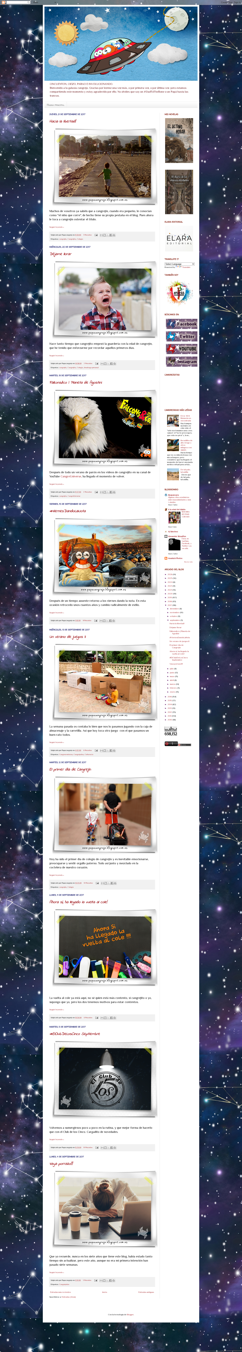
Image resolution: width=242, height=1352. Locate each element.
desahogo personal (91, 367)
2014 (170, 704)
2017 (170, 605)
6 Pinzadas (87, 750)
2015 (170, 700)
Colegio (80, 239)
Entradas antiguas (146, 1292)
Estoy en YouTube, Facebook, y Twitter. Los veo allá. (186, 544)
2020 (170, 594)
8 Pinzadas (87, 620)
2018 (170, 601)
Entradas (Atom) (69, 1297)
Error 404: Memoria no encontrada (186, 418)
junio (172, 672)
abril (172, 680)
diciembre (174, 609)
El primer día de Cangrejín (70, 769)
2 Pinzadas (88, 363)
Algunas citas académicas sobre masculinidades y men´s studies (179, 499)
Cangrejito (71, 239)
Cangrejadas (79, 754)
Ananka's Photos (175, 558)
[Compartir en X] (107, 235)
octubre (174, 616)
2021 (170, 590)
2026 (170, 574)
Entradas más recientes (60, 1292)
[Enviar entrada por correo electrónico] (96, 235)
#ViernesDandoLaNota (67, 511)
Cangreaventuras (66, 754)
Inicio (104, 1292)
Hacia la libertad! (62, 121)
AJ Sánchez (173, 531)
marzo (173, 684)
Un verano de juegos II (67, 637)
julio (172, 669)
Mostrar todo (188, 562)
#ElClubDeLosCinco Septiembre (74, 1034)
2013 (170, 708)
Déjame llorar (60, 254)
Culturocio (89, 754)
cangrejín (63, 239)
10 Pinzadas (88, 883)
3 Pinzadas (87, 235)
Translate (186, 267)
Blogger (130, 1314)
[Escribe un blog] (104, 235)
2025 (170, 578)
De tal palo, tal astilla (186, 470)
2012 (170, 712)
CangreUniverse (71, 476)
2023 (170, 586)
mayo (172, 676)
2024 (170, 582)
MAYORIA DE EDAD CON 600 (185, 514)
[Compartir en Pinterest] (114, 235)
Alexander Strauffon (177, 536)
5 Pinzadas (87, 1280)
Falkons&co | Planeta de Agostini (75, 383)
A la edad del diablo (177, 509)
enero (173, 692)
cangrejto (63, 496)
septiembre (175, 620)
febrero (173, 688)
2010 (170, 720)
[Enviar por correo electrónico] (101, 235)
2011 (170, 716)
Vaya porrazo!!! (61, 1164)
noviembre (175, 612)
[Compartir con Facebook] (110, 235)
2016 (170, 697)
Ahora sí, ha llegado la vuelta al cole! (78, 902)
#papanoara (173, 495)
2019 (170, 597)
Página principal (55, 104)
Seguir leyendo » (56, 227)
